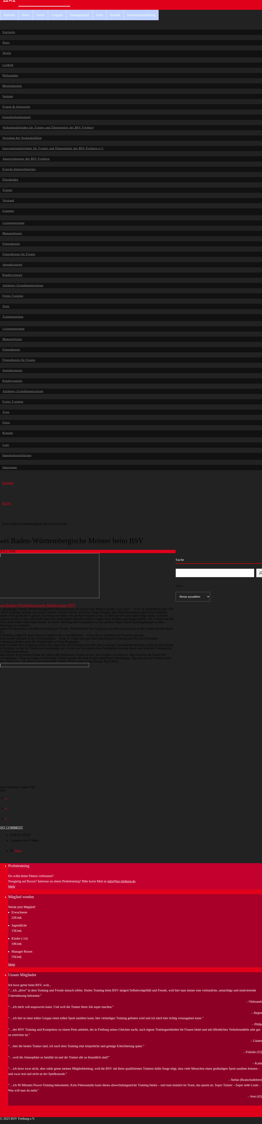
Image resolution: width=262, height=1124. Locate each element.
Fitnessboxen (11, 243)
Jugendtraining (12, 264)
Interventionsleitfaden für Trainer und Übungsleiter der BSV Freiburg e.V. (53, 148)
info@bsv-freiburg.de (121, 881)
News (25, 15)
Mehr (11, 886)
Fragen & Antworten (16, 106)
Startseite (9, 15)
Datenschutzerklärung (141, 15)
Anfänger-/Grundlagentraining (22, 285)
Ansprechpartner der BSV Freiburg (26, 158)
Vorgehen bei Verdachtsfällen (22, 138)
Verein (40, 15)
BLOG (6, 503)
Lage (5, 444)
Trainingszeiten (79, 15)
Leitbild (7, 65)
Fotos (99, 15)
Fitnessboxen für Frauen (18, 254)
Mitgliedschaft (12, 85)
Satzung (7, 96)
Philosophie (10, 75)
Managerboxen (12, 233)
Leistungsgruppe (13, 222)
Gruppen (57, 15)
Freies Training (12, 295)
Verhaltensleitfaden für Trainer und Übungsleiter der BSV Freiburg (48, 127)
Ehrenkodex (10, 179)
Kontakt (115, 15)
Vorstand (8, 200)
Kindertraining (12, 275)
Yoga (5, 306)
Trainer (7, 190)
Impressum (9, 467)
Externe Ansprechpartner (19, 169)
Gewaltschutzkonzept (16, 117)
